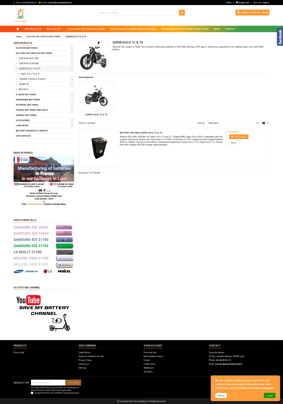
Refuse (221, 395)
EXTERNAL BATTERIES (27, 105)
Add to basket (239, 137)
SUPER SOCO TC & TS (29, 68)
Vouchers (148, 371)
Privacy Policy (85, 360)
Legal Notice (85, 352)
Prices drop (19, 352)
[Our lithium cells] (44, 248)
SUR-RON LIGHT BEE (28, 58)
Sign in (266, 2)
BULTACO (23, 89)
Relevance (234, 123)
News (217, 29)
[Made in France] (44, 181)
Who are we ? (54, 29)
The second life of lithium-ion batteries (184, 29)
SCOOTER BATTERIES (27, 48)
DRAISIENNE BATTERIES (28, 99)
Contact (230, 29)
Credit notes (149, 364)
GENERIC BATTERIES (26, 115)
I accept (269, 395)
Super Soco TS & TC (30, 74)
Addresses (149, 367)
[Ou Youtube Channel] (44, 312)
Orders (147, 360)
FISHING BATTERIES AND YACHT (32, 110)
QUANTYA (24, 84)
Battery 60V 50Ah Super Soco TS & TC (141, 132)
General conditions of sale (91, 356)
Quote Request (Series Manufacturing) (133, 29)
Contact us (84, 364)
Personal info (150, 352)
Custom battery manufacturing (86, 29)
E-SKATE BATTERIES (26, 94)
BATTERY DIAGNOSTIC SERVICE (32, 130)
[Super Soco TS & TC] (96, 96)
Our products (32, 29)
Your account (153, 345)
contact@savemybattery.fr (59, 2)
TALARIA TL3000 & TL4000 (32, 79)
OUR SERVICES (23, 136)
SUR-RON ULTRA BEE (29, 63)
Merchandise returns (153, 356)
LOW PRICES (22, 125)
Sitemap (82, 367)
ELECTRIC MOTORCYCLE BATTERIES (34, 53)
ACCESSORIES (23, 120)
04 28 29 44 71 (29, 2)
